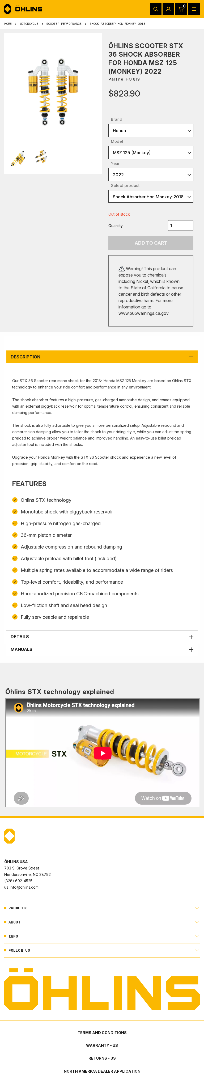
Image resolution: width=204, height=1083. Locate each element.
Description (25, 356)
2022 (118, 174)
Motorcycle (29, 23)
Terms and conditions (102, 1032)
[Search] (156, 9)
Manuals (21, 649)
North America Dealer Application (102, 1071)
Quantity (115, 225)
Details (20, 636)
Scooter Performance (64, 23)
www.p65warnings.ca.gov (143, 313)
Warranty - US (102, 1045)
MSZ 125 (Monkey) (132, 152)
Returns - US (102, 1058)
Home (8, 23)
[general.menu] (194, 9)
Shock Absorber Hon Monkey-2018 (148, 196)
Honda (119, 130)
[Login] (168, 9)
